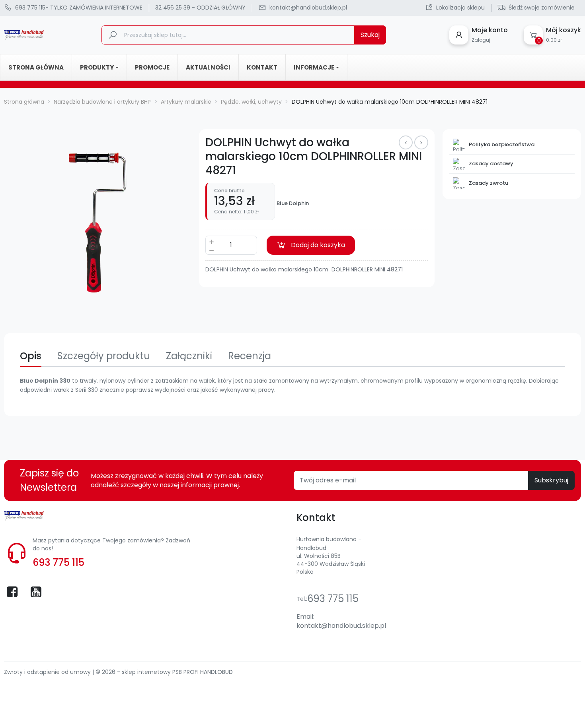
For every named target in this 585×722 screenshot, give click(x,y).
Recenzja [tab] (249, 355)
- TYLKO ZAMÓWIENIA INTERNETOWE (78, 8)
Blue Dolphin (293, 203)
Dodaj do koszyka (318, 245)
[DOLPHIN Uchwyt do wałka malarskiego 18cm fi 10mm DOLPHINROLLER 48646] (406, 142)
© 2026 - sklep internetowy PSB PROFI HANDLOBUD (164, 672)
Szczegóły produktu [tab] (103, 355)
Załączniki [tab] (189, 355)
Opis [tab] (30, 355)
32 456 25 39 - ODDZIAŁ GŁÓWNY (200, 8)
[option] (97, 222)
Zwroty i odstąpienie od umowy (48, 672)
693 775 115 (58, 562)
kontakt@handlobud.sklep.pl (341, 625)
